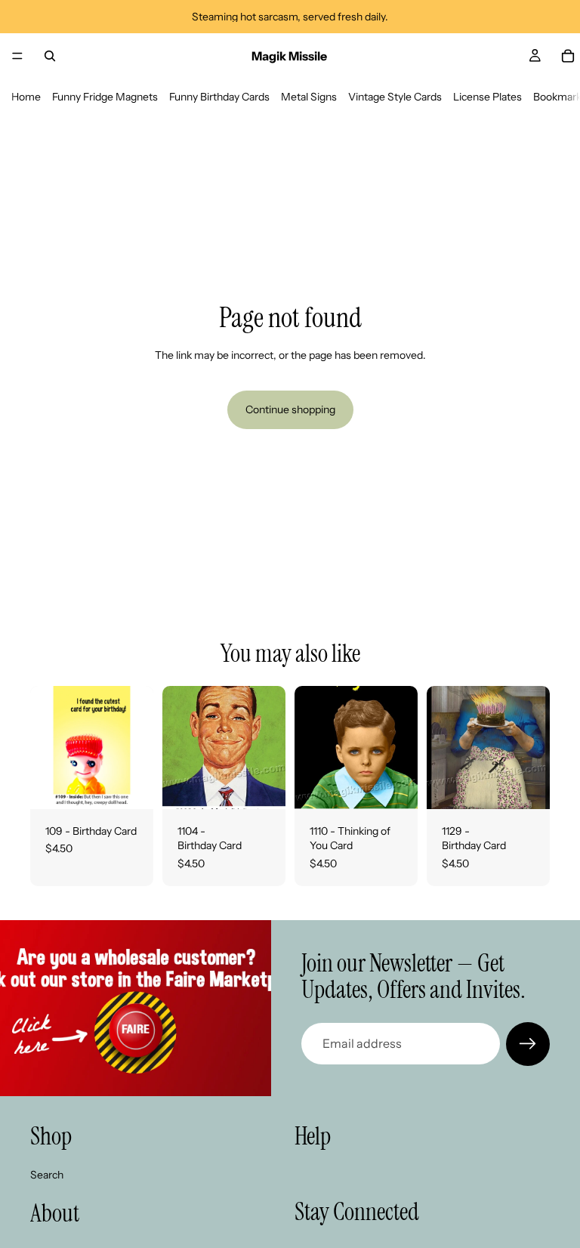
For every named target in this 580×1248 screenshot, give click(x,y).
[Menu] (17, 56)
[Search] (49, 56)
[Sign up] (528, 1044)
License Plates (487, 96)
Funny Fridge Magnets (105, 96)
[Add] (129, 785)
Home (26, 96)
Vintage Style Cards (395, 96)
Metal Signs (309, 96)
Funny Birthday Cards (219, 96)
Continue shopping (290, 409)
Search (46, 1174)
